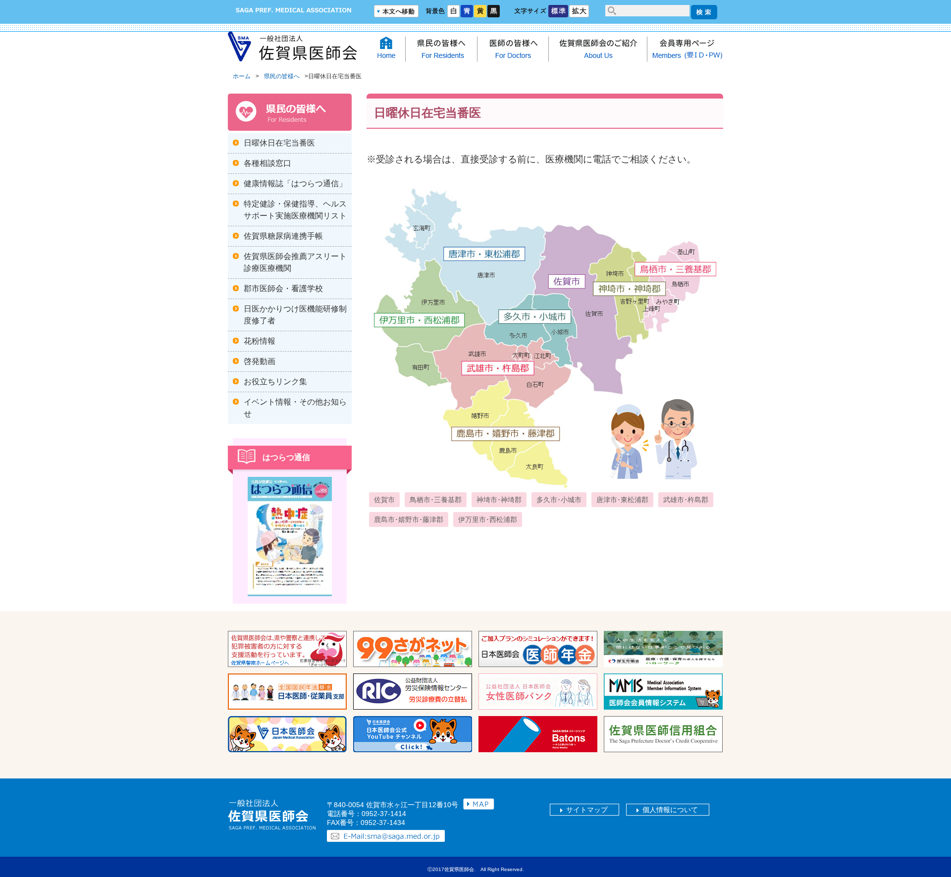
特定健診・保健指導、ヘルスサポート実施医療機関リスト (295, 210)
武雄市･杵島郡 (685, 500)
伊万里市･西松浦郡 (487, 519)
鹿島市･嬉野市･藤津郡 (408, 519)
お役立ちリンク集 (275, 381)
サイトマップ (587, 810)
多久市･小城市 (558, 500)
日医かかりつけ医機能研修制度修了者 (295, 315)
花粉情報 (259, 341)
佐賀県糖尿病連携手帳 (283, 236)
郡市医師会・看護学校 (283, 288)
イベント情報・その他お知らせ (295, 408)
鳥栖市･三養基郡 (436, 500)
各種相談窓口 (267, 163)
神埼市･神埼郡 (499, 500)
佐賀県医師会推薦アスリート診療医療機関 (295, 262)
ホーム (242, 76)
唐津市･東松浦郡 (622, 500)
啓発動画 (259, 361)
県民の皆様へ (282, 76)
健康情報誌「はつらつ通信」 (295, 183)
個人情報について (670, 810)
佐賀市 (384, 500)
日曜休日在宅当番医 (279, 143)
